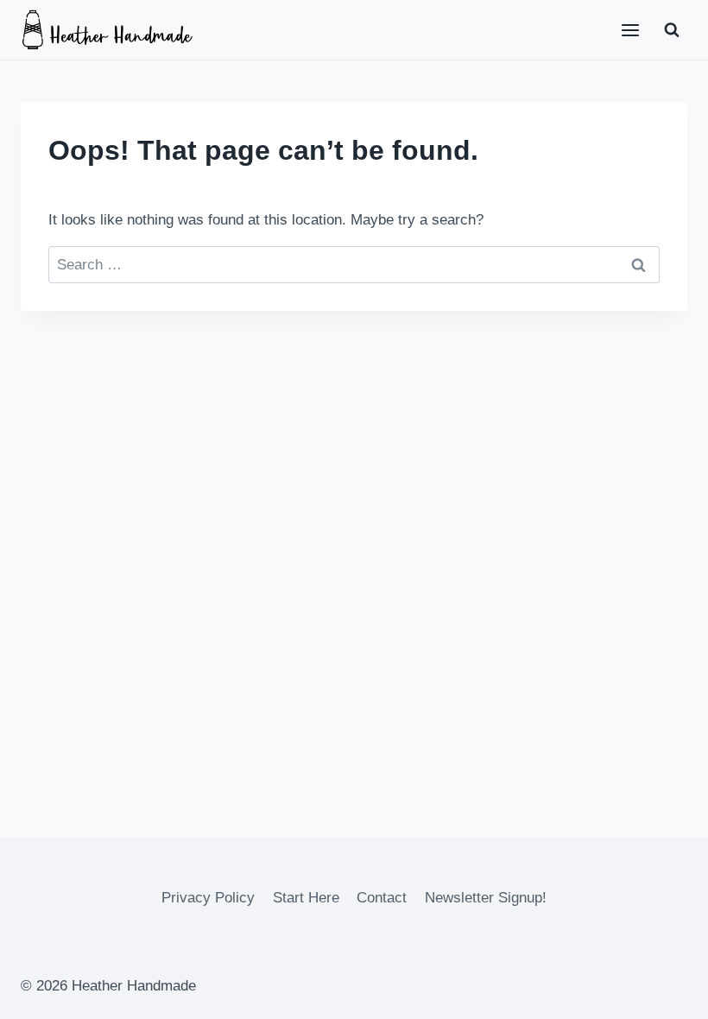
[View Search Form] (671, 30)
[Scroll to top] (664, 992)
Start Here (306, 897)
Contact (382, 897)
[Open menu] (630, 30)
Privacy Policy (208, 897)
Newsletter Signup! (486, 897)
